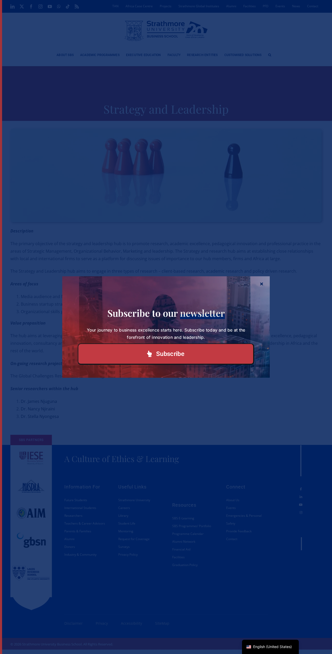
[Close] (262, 283)
